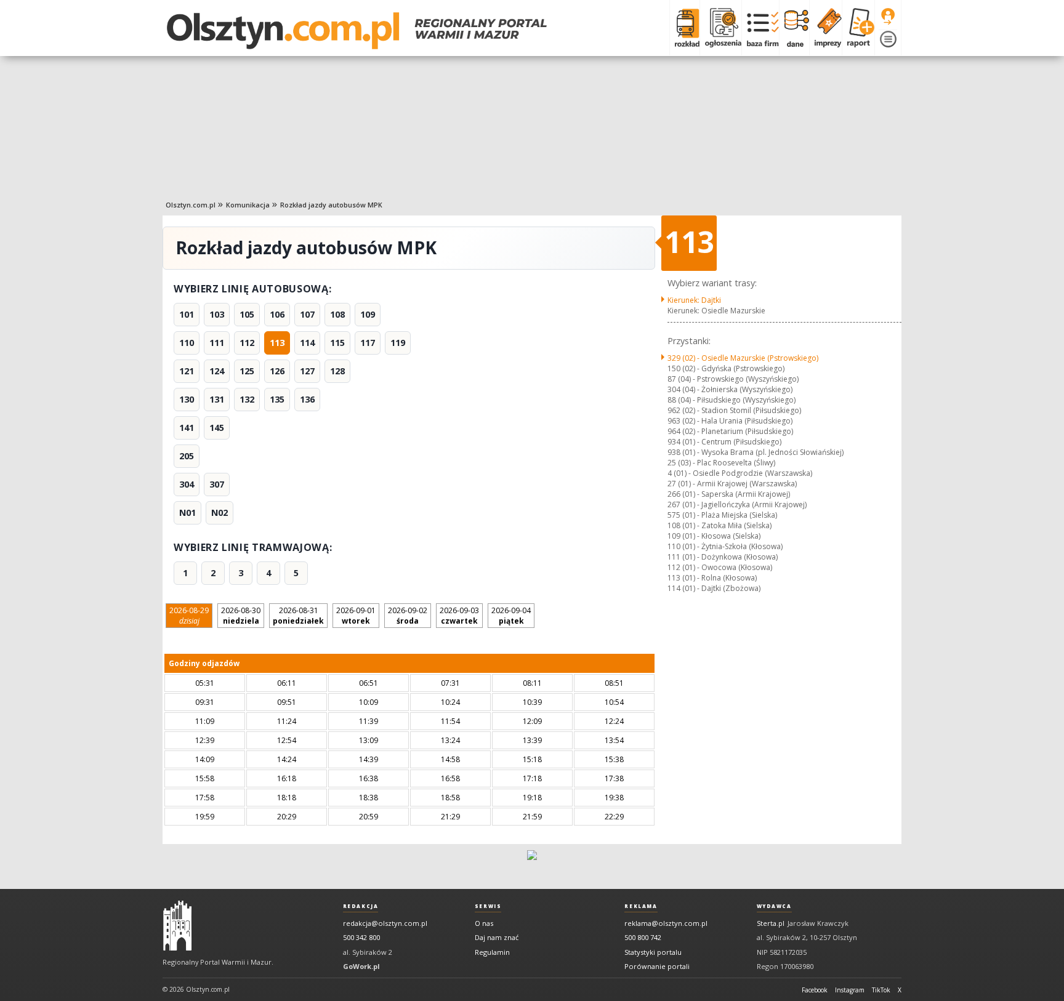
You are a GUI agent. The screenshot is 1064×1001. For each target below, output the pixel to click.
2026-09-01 (356, 615)
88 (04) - (731, 400)
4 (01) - (739, 473)
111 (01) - (722, 557)
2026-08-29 (189, 615)
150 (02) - (725, 368)
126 (277, 371)
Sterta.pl (770, 923)
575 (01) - (722, 515)
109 (367, 314)
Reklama (640, 906)
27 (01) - (732, 483)
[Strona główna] (357, 30)
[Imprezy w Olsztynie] (825, 27)
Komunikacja (248, 204)
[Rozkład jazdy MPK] (684, 27)
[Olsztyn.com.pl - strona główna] (177, 926)
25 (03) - (721, 462)
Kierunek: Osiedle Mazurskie (716, 310)
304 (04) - (729, 389)
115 (337, 342)
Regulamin (492, 952)
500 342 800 (361, 937)
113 (277, 342)
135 (277, 399)
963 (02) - (729, 421)
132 (247, 399)
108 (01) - (719, 525)
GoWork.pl (361, 966)
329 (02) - (742, 358)
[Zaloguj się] (887, 16)
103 (216, 314)
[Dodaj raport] (858, 27)
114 (307, 342)
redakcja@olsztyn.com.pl (385, 923)
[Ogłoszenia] (720, 27)
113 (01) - (712, 578)
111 (216, 342)
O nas (484, 923)
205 (186, 456)
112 (247, 342)
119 (397, 342)
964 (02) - (730, 431)
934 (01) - (724, 441)
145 (216, 427)
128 (337, 371)
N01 (187, 512)
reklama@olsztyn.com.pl (665, 923)
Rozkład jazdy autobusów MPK (331, 204)
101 (186, 314)
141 (186, 427)
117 (367, 342)
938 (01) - (755, 452)
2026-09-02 (407, 615)
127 (307, 371)
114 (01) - (713, 588)
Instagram (849, 990)
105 (247, 314)
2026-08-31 (298, 615)
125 (247, 371)
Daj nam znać (496, 937)
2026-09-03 (459, 615)
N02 (219, 512)
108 (337, 314)
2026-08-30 (240, 615)
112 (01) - (719, 567)
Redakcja (361, 906)
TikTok (881, 990)
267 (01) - (737, 504)
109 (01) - (713, 536)
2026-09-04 (511, 615)
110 (186, 342)
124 (216, 371)
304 (186, 484)
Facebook (815, 990)
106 (277, 314)
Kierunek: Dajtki (694, 300)
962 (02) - (734, 410)
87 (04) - (733, 379)
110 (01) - (725, 546)
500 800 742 (642, 937)
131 (216, 399)
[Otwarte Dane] (794, 27)
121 (186, 371)
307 (216, 484)
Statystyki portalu (653, 952)
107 (307, 314)
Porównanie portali (657, 966)
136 (307, 399)
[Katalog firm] (760, 27)
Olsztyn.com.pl (191, 204)
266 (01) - (728, 494)
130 (186, 399)
